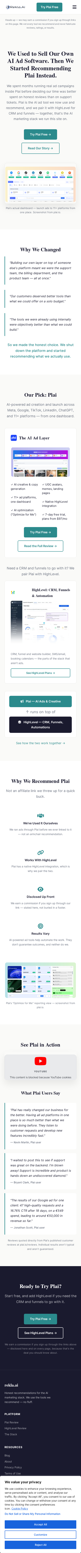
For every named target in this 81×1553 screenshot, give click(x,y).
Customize (40, 1534)
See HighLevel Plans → (40, 672)
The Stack (11, 1434)
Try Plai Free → (40, 134)
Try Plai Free (49, 7)
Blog (7, 1455)
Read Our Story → (40, 148)
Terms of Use (13, 1473)
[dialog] (40, 1514)
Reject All (40, 1544)
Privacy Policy (13, 1467)
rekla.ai (11, 1385)
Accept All (40, 1524)
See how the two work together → (40, 743)
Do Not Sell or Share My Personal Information (32, 1513)
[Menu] (74, 7)
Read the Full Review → (40, 546)
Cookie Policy (19, 1508)
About (8, 1461)
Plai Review (11, 1422)
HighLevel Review (15, 1428)
